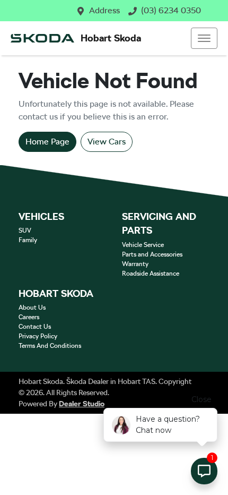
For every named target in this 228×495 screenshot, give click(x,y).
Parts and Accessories (152, 254)
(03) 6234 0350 (171, 10)
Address (104, 10)
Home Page (47, 141)
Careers (29, 317)
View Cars (106, 141)
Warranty (135, 264)
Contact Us (35, 326)
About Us (32, 307)
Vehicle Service (143, 245)
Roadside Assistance (150, 273)
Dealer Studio (81, 403)
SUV (25, 230)
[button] (204, 38)
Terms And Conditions (50, 345)
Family (28, 240)
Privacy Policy (38, 336)
